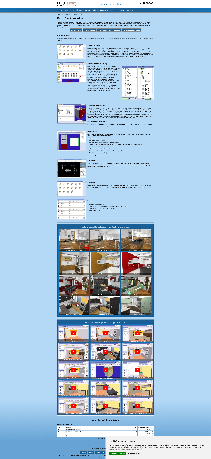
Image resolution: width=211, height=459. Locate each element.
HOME (84, 452)
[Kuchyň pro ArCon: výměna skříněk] (73, 352)
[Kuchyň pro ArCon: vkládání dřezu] (105, 388)
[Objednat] (152, 429)
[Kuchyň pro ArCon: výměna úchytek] (105, 352)
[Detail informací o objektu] (71, 123)
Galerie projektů (89, 30)
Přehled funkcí (76, 30)
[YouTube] (152, 4)
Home (60, 10)
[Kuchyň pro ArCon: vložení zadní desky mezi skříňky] (137, 405)
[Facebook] (149, 4)
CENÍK (91, 452)
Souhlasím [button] (114, 453)
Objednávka (101, 10)
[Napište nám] (147, 4)
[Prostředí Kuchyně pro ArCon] (71, 82)
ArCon (66, 10)
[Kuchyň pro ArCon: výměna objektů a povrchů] (137, 352)
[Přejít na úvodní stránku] (141, 4)
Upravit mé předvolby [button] (134, 453)
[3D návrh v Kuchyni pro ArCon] (73, 240)
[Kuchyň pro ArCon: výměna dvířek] (137, 333)
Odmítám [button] (122, 453)
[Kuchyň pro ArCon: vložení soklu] (73, 405)
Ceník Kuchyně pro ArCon (132, 30)
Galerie (87, 10)
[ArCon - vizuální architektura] (66, 6)
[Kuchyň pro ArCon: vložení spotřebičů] (105, 405)
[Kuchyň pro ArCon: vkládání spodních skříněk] (137, 370)
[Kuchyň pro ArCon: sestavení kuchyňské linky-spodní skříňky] (73, 333)
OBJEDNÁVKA (100, 452)
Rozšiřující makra (76, 10)
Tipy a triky (121, 10)
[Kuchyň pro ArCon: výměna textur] (73, 370)
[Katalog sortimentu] (71, 59)
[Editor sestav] (71, 151)
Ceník (94, 10)
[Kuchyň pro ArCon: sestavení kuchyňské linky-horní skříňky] (105, 333)
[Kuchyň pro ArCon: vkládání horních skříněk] (137, 388)
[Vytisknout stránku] (144, 4)
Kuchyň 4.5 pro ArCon (64, 424)
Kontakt (130, 10)
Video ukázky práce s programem (109, 30)
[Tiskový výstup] (71, 219)
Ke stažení (111, 10)
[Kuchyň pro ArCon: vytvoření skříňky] (105, 370)
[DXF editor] (71, 178)
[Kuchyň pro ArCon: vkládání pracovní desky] (73, 388)
